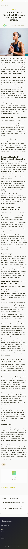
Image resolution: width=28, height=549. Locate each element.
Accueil (2, 5)
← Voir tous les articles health (8, 487)
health (6, 5)
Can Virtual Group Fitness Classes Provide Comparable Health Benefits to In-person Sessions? (12, 508)
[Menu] (25, 1)
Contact (3, 540)
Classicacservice (6, 521)
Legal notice (4, 538)
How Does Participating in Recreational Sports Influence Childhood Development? (13, 503)
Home (2, 531)
